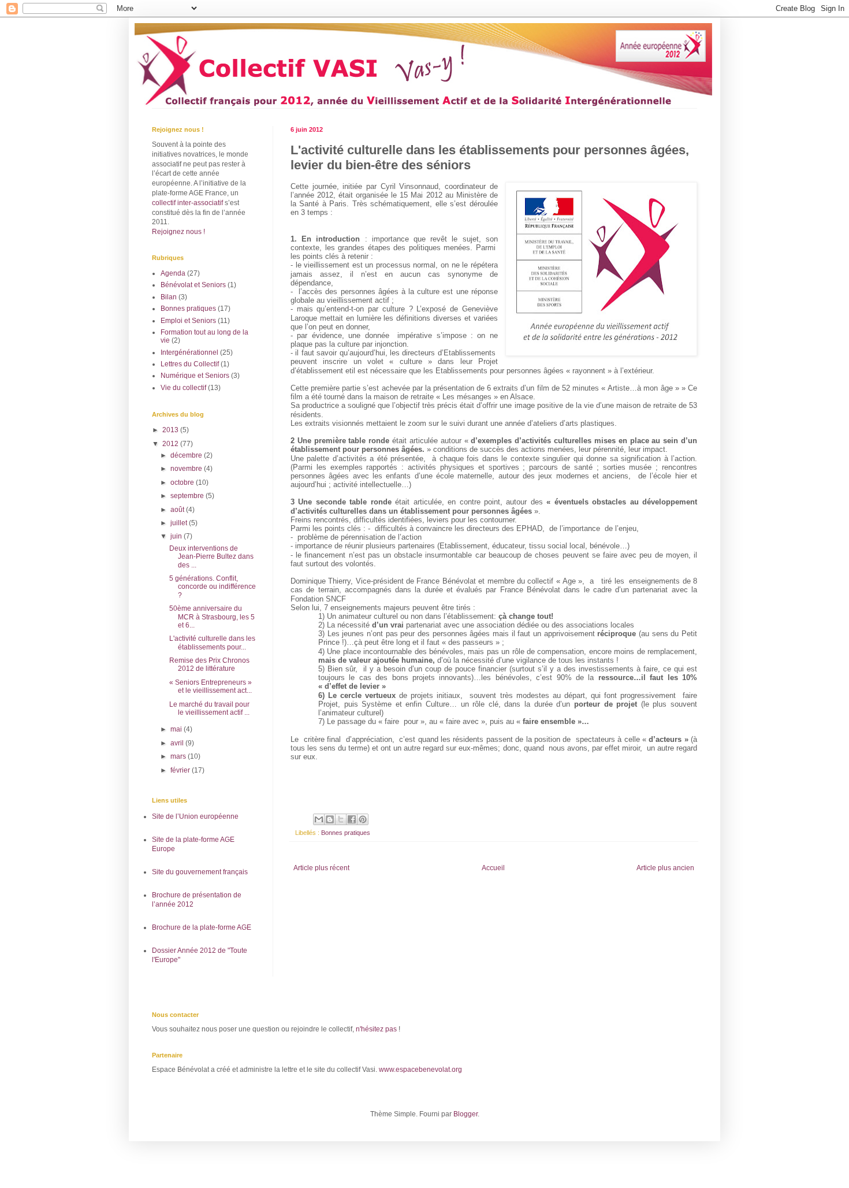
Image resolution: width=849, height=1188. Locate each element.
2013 (171, 430)
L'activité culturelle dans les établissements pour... (212, 642)
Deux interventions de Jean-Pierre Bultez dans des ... (211, 556)
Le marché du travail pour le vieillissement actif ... (209, 708)
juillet (179, 523)
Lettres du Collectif (190, 364)
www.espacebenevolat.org (420, 1070)
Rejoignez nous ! (178, 232)
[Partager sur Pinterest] (362, 819)
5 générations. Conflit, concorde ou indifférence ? (212, 586)
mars (179, 756)
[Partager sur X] (341, 819)
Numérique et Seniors (195, 376)
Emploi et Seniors (188, 321)
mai (177, 729)
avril (177, 743)
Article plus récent (321, 868)
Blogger (465, 1114)
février (181, 770)
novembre (187, 469)
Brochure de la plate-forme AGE (201, 927)
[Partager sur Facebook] (352, 819)
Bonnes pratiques (345, 832)
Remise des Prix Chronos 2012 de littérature (209, 664)
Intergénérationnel (189, 352)
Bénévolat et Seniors (193, 285)
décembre (187, 455)
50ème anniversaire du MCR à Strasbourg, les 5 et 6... (212, 616)
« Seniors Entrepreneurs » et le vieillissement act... (210, 686)
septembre (188, 496)
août (178, 510)
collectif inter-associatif (187, 203)
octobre (183, 482)
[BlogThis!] (330, 819)
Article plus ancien (665, 868)
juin (177, 536)
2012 (171, 444)
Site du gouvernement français (200, 872)
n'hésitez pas (376, 1029)
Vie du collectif (183, 388)
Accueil (493, 868)
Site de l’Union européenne (195, 816)
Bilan (169, 297)
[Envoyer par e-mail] (319, 819)
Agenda (173, 273)
